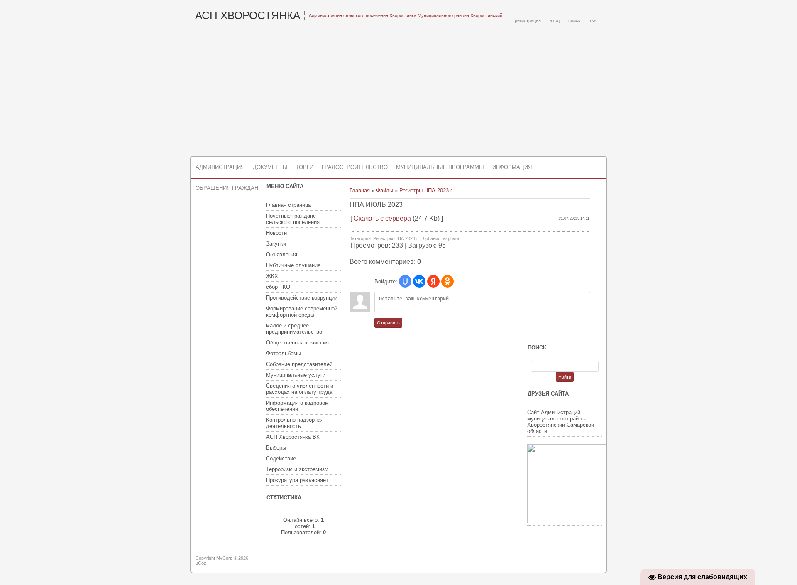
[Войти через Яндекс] (433, 281)
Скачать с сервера (382, 218)
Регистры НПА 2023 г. (426, 190)
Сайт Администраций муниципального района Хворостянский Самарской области (560, 421)
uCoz (201, 562)
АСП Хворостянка (247, 15)
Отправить (388, 322)
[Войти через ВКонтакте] (419, 281)
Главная (360, 190)
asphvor (451, 238)
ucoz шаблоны (573, 561)
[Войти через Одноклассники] (447, 281)
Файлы (384, 190)
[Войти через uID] (405, 281)
